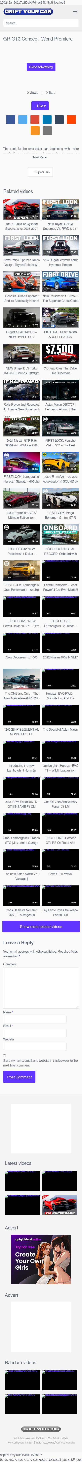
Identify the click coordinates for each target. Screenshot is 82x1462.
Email (8, 1025)
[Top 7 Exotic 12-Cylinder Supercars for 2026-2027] (59, 1205)
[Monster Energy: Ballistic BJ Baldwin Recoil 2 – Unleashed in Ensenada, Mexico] (59, 1404)
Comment (9, 964)
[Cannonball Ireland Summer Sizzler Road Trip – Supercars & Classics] (59, 1380)
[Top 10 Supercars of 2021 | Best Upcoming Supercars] (22, 1380)
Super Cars (42, 172)
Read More (39, 157)
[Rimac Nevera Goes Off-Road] (22, 1404)
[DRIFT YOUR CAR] (28, 11)
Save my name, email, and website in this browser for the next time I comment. (40, 1062)
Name (8, 1012)
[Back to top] (75, 1453)
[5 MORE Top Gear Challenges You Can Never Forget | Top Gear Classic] (22, 1205)
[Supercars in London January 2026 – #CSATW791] (22, 1181)
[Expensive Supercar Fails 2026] (59, 1181)
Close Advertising (41, 67)
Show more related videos (41, 926)
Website (8, 1039)
